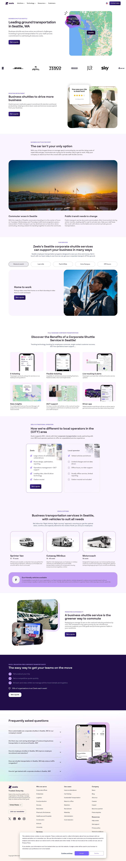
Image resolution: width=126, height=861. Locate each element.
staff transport (53, 409)
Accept (82, 853)
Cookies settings (67, 853)
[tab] (19, 264)
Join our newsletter (17, 811)
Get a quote (14, 42)
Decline (96, 853)
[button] (21, 3)
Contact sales (115, 3)
